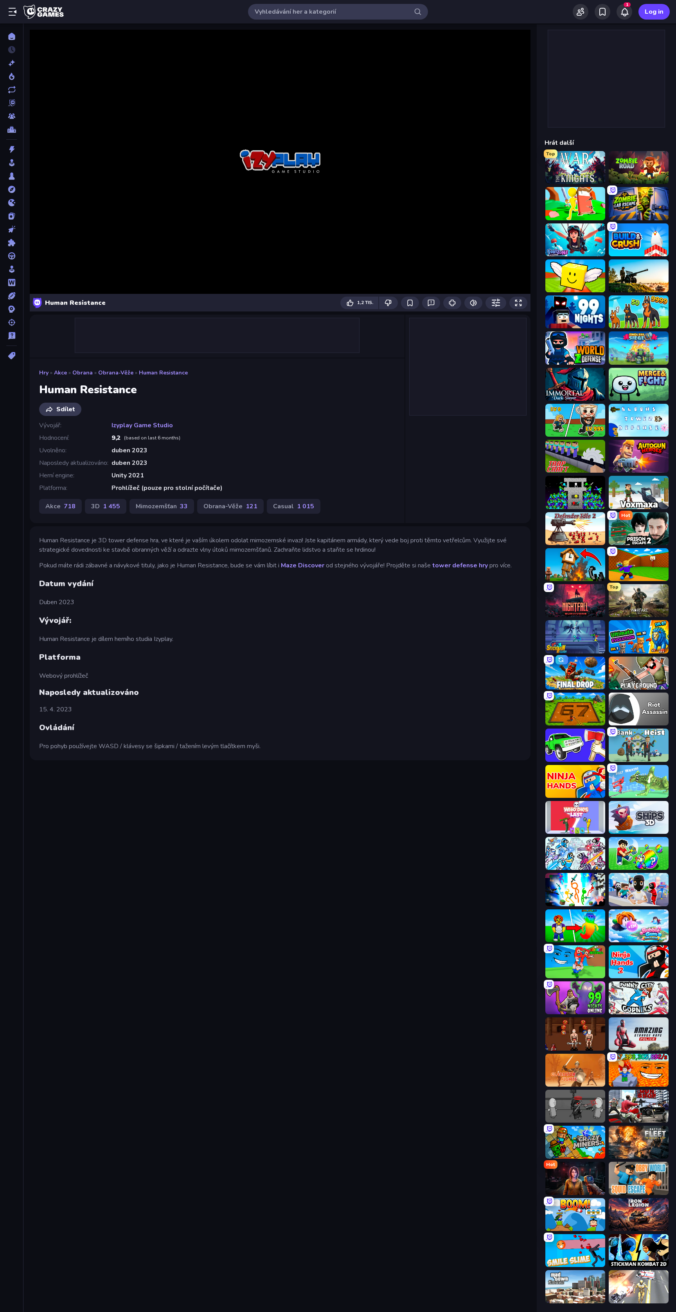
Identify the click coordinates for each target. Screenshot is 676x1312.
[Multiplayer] (11, 116)
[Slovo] (11, 282)
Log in (654, 11)
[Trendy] (11, 76)
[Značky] (11, 355)
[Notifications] (624, 12)
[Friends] (580, 12)
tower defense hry (460, 565)
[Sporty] (11, 295)
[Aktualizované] (11, 89)
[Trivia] (11, 335)
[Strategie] (11, 309)
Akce (60, 372)
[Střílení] (11, 322)
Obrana (82, 372)
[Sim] (11, 269)
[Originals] (11, 103)
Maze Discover (302, 565)
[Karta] (11, 216)
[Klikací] (11, 229)
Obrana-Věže (115, 372)
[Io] (11, 202)
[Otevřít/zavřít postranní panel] (12, 11)
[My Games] (602, 12)
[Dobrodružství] (11, 189)
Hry (44, 372)
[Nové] (11, 63)
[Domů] (11, 36)
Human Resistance (163, 372)
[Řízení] (11, 256)
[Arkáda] (11, 162)
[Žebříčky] (11, 129)
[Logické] (11, 242)
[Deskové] (11, 176)
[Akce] (11, 149)
